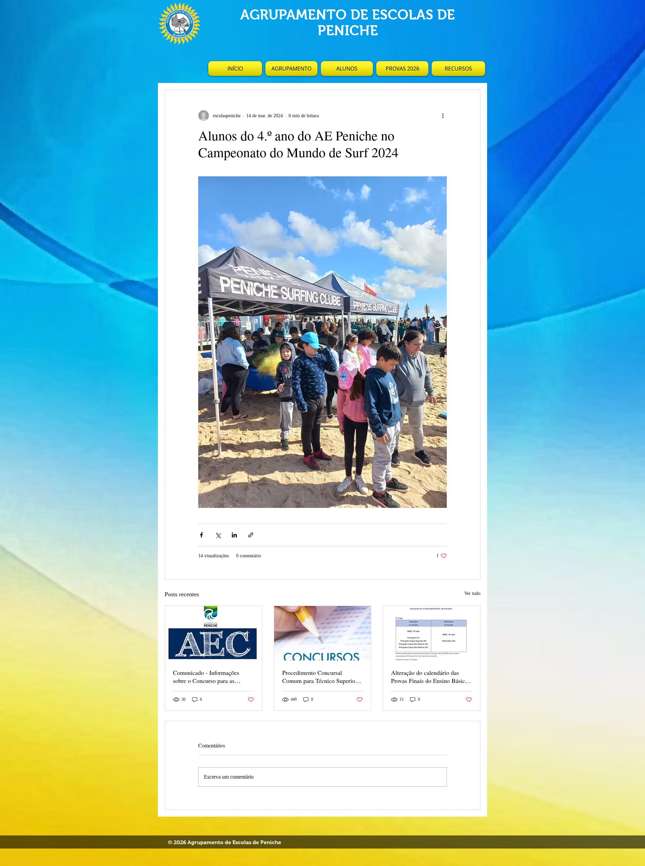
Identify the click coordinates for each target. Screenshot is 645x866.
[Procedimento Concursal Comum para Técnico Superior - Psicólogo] (322, 633)
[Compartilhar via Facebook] (201, 535)
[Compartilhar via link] (251, 535)
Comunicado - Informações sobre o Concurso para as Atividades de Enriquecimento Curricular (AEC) (210, 676)
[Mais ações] (443, 116)
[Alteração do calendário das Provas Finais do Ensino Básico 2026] (431, 633)
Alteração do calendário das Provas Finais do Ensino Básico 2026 (429, 676)
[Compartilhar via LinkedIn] (234, 535)
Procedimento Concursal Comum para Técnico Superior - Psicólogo (321, 676)
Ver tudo (472, 593)
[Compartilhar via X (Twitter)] (218, 535)
